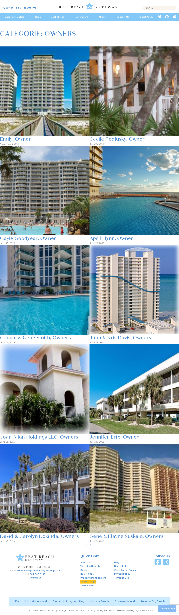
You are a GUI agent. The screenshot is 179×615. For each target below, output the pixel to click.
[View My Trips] (174, 16)
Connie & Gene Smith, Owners (35, 338)
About (102, 17)
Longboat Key (75, 601)
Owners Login (88, 581)
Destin (57, 601)
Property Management (93, 577)
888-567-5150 (37, 574)
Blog (117, 562)
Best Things (57, 17)
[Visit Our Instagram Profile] (166, 562)
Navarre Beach (99, 601)
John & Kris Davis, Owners (120, 338)
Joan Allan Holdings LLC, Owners (39, 437)
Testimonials (87, 585)
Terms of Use (121, 577)
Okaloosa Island (125, 601)
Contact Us (122, 17)
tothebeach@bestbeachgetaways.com (38, 570)
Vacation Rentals (14, 17)
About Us (85, 562)
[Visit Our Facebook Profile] (158, 562)
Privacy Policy (122, 573)
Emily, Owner (15, 139)
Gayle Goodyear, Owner (28, 238)
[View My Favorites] (159, 16)
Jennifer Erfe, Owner (114, 437)
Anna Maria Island (36, 601)
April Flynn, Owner (111, 238)
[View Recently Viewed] (167, 16)
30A (16, 601)
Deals (38, 17)
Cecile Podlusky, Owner (117, 139)
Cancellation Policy (125, 570)
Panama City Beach (153, 601)
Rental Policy (145, 17)
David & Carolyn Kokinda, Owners (39, 536)
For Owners (81, 17)
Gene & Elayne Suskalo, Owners (126, 536)
